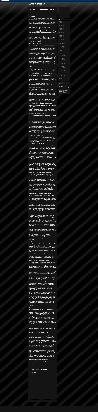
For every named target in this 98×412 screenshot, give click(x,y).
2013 (61, 39)
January (62, 75)
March (62, 53)
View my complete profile (63, 92)
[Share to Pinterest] (46, 369)
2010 (61, 79)
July (62, 47)
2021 (61, 28)
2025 (61, 22)
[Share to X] (44, 369)
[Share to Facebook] (45, 369)
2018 (61, 32)
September (63, 44)
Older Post (54, 401)
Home (42, 401)
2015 (61, 36)
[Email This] (43, 369)
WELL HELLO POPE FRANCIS (63, 64)
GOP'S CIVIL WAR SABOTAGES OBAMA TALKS (41, 9)
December (63, 40)
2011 (61, 78)
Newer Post (31, 401)
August (62, 46)
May (62, 50)
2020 (61, 29)
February (62, 73)
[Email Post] (41, 369)
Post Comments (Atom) (44, 403)
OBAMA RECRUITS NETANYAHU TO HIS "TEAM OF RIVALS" (64, 60)
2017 (61, 33)
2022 (61, 26)
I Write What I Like (36, 4)
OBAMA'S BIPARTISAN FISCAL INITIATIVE (63, 67)
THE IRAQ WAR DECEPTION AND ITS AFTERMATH (63, 55)
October (62, 43)
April (62, 51)
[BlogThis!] (44, 369)
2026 (61, 21)
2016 (61, 35)
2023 (61, 25)
